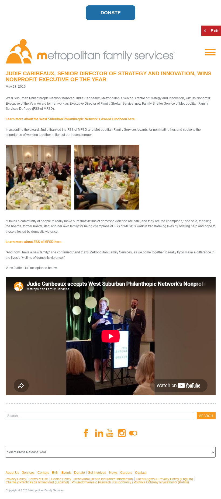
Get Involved (97, 472)
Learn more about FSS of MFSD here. (34, 242)
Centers (43, 472)
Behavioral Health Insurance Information (103, 479)
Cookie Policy (61, 479)
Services (28, 472)
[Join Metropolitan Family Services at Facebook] (88, 433)
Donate (111, 12)
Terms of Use (38, 479)
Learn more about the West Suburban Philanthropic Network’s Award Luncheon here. (71, 119)
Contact (140, 472)
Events (66, 472)
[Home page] (101, 51)
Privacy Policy (16, 479)
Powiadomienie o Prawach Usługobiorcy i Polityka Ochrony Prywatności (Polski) (130, 482)
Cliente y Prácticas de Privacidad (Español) (37, 482)
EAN (55, 472)
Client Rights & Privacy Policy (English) (164, 479)
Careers (126, 472)
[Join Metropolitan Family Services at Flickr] (133, 433)
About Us (12, 472)
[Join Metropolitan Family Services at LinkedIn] (99, 433)
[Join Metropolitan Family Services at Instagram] (122, 433)
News (113, 472)
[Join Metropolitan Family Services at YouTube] (110, 433)
